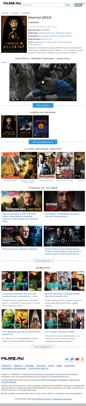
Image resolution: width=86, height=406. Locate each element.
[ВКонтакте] (67, 359)
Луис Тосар (57, 42)
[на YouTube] (77, 359)
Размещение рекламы (62, 399)
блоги (51, 366)
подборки (69, 366)
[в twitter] (72, 359)
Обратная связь (43, 399)
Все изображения (43, 142)
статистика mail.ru (38, 369)
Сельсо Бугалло (34, 44)
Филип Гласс (47, 39)
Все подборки (43, 347)
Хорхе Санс (67, 42)
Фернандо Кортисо (47, 33)
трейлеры (6, 366)
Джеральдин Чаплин (42, 42)
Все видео (43, 105)
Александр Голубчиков (57, 380)
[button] (82, 167)
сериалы (41, 366)
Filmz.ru (44, 377)
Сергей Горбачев (8, 382)
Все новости (43, 261)
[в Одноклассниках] (82, 359)
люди (59, 366)
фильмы (29, 366)
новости (18, 366)
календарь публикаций (13, 369)
